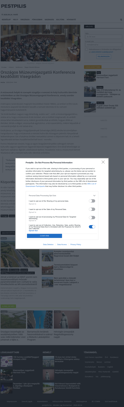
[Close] (104, 163)
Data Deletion (48, 244)
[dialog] (62, 203)
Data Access (62, 244)
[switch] (92, 201)
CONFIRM (44, 236)
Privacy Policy (75, 244)
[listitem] (62, 195)
